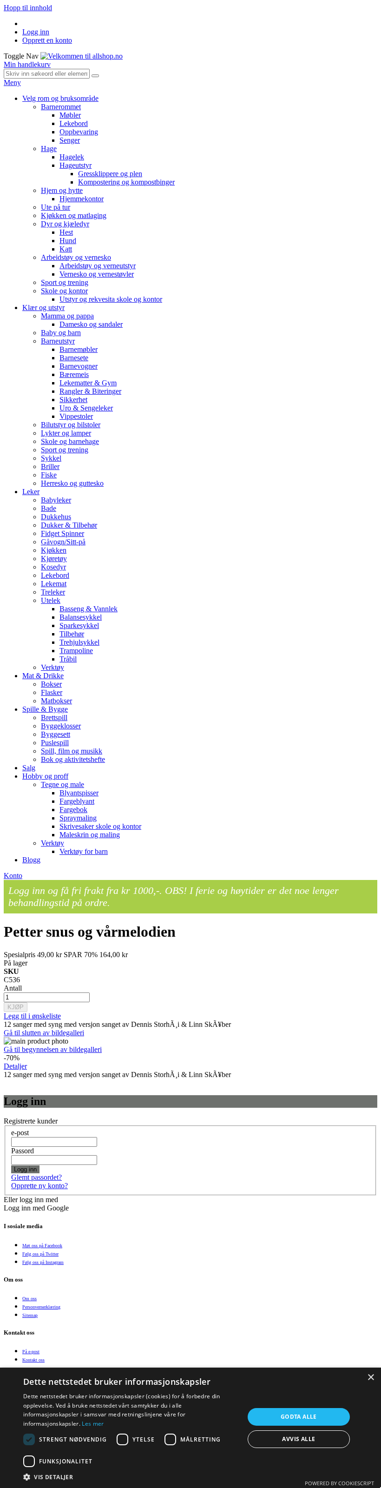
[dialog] (190, 1428)
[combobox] (47, 74)
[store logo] (81, 56)
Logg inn (35, 32)
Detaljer (15, 1066)
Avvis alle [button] (298, 1439)
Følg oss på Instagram (43, 1262)
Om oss (29, 1298)
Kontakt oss (33, 1359)
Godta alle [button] (299, 1417)
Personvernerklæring (41, 1306)
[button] (130, 1476)
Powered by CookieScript (339, 1483)
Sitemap (30, 1315)
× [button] (370, 1377)
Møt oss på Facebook (42, 1245)
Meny (12, 82)
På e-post (30, 1351)
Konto (13, 876)
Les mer (93, 1424)
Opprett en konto (47, 40)
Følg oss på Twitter (40, 1254)
